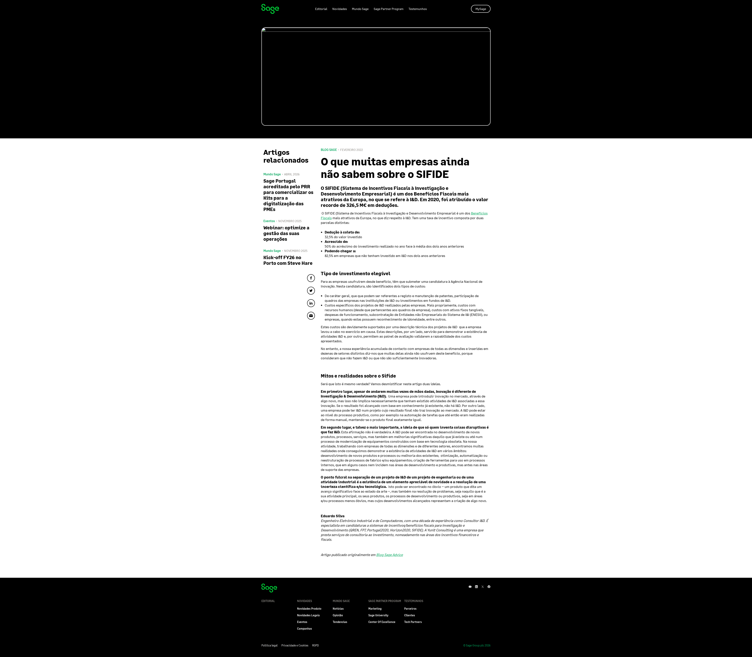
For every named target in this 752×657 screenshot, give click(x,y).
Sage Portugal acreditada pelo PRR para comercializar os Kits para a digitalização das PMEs (288, 195)
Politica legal (269, 645)
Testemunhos (418, 9)
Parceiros (410, 608)
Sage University (378, 615)
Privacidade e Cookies (294, 645)
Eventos (302, 622)
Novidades (339, 9)
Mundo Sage (360, 9)
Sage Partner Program (388, 9)
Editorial (321, 9)
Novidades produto (309, 608)
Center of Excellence (381, 622)
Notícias (338, 608)
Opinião (338, 615)
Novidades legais (308, 615)
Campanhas (304, 628)
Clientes (409, 615)
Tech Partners (413, 622)
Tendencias (340, 622)
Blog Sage (329, 149)
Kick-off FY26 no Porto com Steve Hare (288, 260)
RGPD (315, 645)
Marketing (374, 608)
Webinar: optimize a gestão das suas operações (286, 233)
